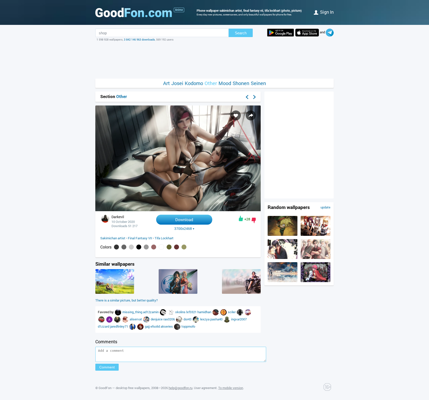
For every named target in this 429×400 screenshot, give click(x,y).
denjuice (157, 319)
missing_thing (132, 312)
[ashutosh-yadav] (110, 319)
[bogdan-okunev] (247, 312)
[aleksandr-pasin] (224, 312)
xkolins (180, 312)
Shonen (241, 83)
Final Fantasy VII (140, 238)
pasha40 (216, 319)
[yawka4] (216, 312)
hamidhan (204, 312)
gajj (147, 326)
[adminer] (163, 312)
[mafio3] (147, 319)
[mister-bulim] (141, 326)
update (325, 207)
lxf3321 (191, 312)
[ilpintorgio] (133, 326)
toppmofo (188, 326)
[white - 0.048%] (161, 247)
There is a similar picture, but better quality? (126, 300)
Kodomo (194, 83)
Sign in (327, 12)
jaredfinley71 (119, 326)
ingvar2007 (239, 319)
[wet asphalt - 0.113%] (123, 247)
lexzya (205, 319)
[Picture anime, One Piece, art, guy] (315, 257)
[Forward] (254, 97)
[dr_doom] (227, 319)
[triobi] (196, 319)
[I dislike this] (253, 220)
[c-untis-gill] (102, 319)
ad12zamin (151, 312)
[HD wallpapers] (280, 33)
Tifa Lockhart (164, 238)
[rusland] (179, 319)
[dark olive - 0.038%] (169, 247)
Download (184, 219)
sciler (232, 312)
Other (211, 83)
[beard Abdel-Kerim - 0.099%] (131, 247)
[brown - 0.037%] (176, 247)
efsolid (155, 326)
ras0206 (169, 319)
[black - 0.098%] (138, 247)
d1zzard (104, 326)
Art (166, 83)
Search (241, 33)
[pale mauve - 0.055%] (153, 247)
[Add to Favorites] (236, 115)
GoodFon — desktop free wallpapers (124, 388)
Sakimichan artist (112, 238)
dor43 (187, 319)
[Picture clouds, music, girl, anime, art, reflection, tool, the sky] (282, 281)
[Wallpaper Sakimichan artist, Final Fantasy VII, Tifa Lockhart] (178, 209)
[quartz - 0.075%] (146, 247)
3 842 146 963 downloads (139, 39)
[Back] (247, 97)
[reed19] (177, 326)
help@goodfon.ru (180, 388)
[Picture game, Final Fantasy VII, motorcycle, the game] (114, 292)
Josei (177, 83)
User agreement (205, 388)
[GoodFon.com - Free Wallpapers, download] (133, 12)
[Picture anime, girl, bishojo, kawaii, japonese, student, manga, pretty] (315, 234)
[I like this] (241, 218)
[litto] (118, 319)
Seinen (258, 83)
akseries (167, 326)
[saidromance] (126, 319)
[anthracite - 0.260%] (116, 247)
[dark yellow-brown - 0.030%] (183, 247)
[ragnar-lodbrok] (240, 312)
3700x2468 (183, 228)
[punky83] (118, 312)
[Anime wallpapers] (179, 10)
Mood (224, 83)
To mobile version (230, 388)
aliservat (136, 319)
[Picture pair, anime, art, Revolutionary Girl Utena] (315, 281)
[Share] (251, 115)
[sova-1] (171, 312)
